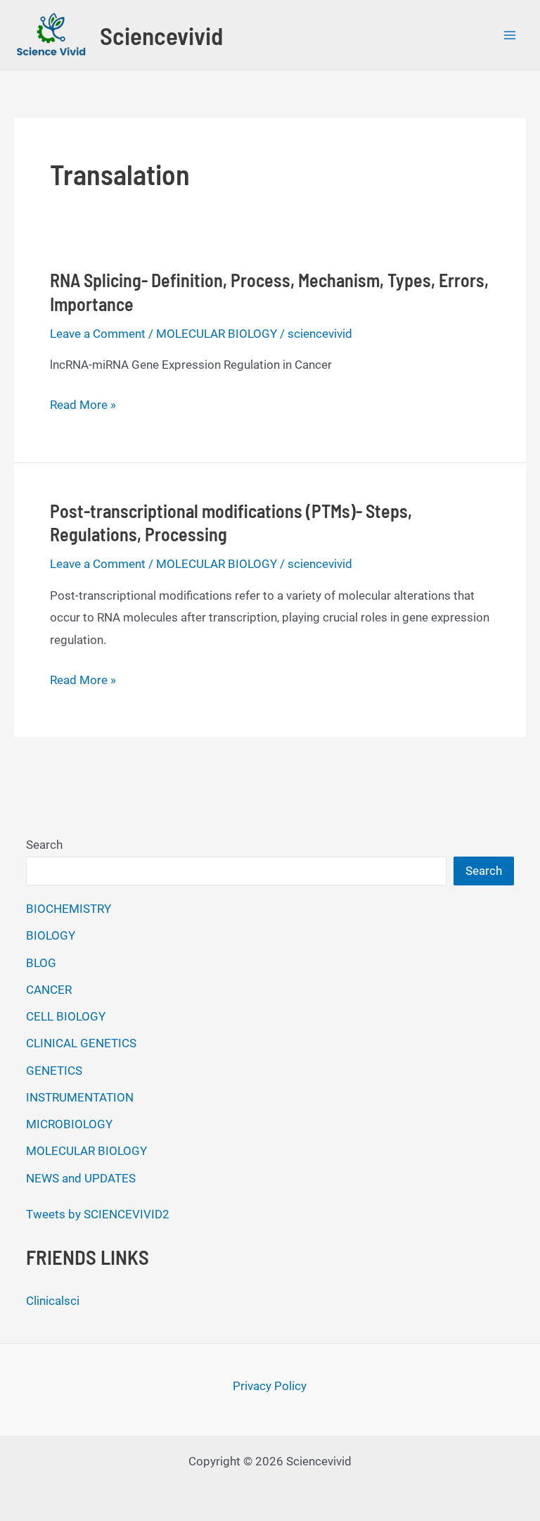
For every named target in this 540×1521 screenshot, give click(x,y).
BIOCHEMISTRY (68, 909)
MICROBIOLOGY (69, 1124)
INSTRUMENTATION (80, 1097)
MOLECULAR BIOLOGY (216, 334)
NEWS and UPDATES (81, 1178)
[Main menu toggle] (510, 35)
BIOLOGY (50, 935)
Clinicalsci (52, 1301)
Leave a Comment (98, 334)
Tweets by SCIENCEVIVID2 (97, 1214)
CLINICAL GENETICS (81, 1043)
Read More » (83, 407)
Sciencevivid (161, 35)
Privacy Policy (270, 1386)
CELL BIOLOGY (65, 1016)
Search (44, 845)
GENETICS (54, 1071)
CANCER (49, 990)
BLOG (41, 963)
